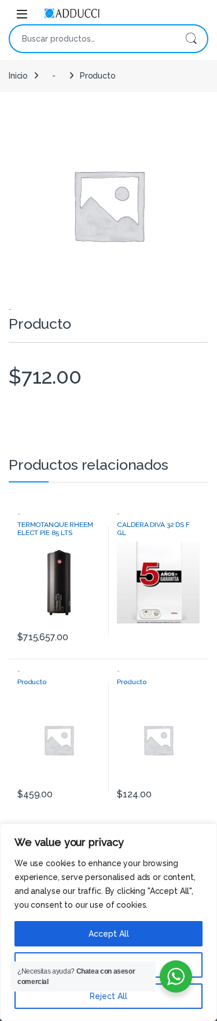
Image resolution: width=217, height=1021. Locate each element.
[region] (108, 922)
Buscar (191, 38)
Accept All (109, 933)
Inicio (18, 75)
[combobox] (92, 38)
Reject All (108, 996)
